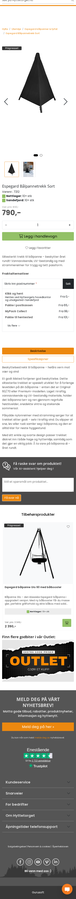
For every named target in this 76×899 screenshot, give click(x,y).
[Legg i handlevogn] (66, 623)
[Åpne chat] (67, 889)
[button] (36, 155)
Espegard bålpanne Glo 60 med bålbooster (33, 587)
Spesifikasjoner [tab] (38, 359)
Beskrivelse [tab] (38, 351)
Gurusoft (38, 892)
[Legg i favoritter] (68, 527)
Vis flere (12, 325)
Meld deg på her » (38, 726)
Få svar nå (11, 498)
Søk (68, 284)
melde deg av (42, 737)
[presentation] (6, 101)
